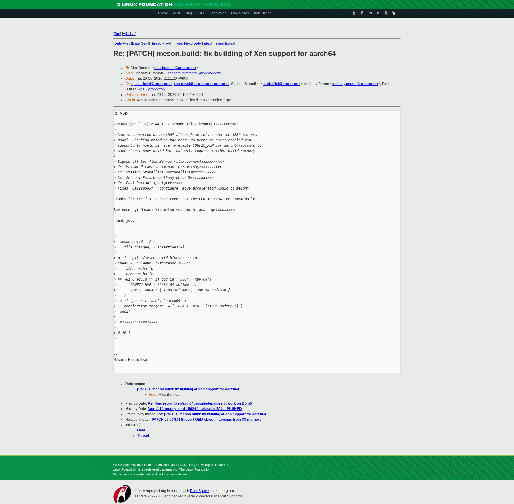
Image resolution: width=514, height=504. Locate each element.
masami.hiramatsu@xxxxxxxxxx (194, 73)
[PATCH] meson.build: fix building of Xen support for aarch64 (188, 389)
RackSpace (199, 491)
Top (117, 34)
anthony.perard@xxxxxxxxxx (355, 84)
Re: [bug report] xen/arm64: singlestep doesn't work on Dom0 (200, 403)
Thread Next (182, 43)
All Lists (129, 34)
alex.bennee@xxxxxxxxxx (175, 68)
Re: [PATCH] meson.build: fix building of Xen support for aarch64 (211, 414)
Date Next (140, 43)
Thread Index (223, 43)
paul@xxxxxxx (152, 89)
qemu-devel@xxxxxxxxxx (151, 84)
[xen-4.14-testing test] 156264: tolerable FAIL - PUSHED (195, 409)
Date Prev (122, 43)
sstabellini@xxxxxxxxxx (281, 84)
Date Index (202, 43)
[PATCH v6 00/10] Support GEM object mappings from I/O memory (206, 419)
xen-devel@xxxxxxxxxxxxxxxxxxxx (201, 84)
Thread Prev (160, 43)
